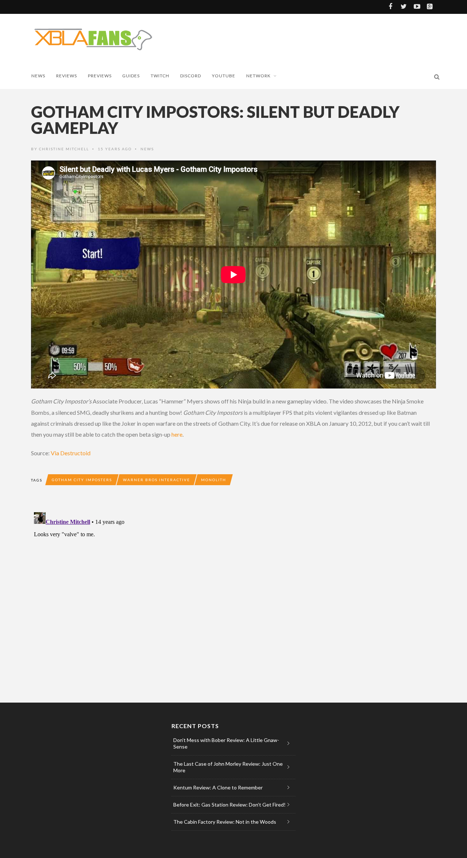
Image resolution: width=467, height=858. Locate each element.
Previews (100, 75)
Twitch (160, 75)
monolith (213, 480)
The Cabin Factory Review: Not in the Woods (224, 822)
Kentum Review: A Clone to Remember (218, 787)
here (176, 434)
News (38, 75)
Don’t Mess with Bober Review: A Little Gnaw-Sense (226, 743)
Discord (190, 75)
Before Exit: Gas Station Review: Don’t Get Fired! (229, 804)
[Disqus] (177, 600)
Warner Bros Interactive (156, 480)
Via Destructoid (70, 452)
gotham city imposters (82, 480)
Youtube (223, 75)
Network (258, 75)
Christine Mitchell (64, 149)
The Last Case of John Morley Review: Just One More (228, 767)
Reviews (66, 75)
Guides (131, 75)
